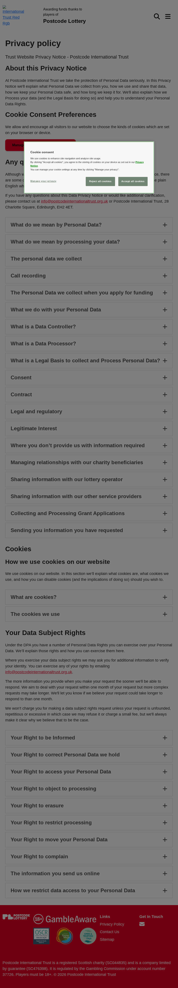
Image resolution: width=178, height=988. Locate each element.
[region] (89, 167)
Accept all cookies (132, 181)
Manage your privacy (43, 181)
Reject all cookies (100, 181)
